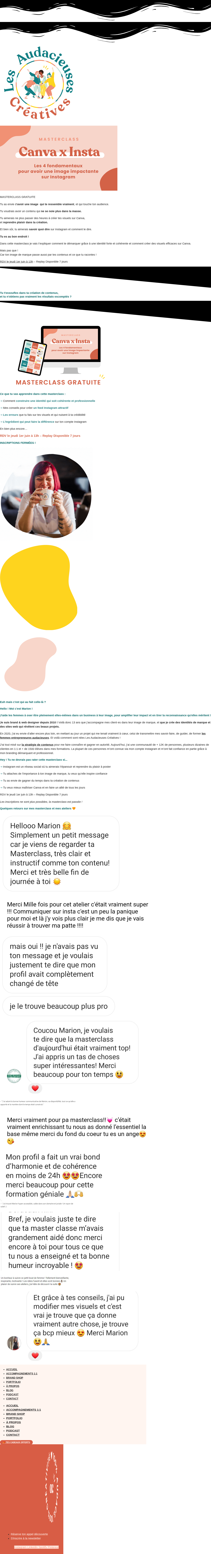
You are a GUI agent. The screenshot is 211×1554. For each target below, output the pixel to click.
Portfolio (13, 1382)
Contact (12, 1398)
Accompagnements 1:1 (21, 1373)
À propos (12, 1386)
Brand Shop (14, 1378)
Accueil (11, 1369)
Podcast (12, 1394)
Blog (9, 1390)
